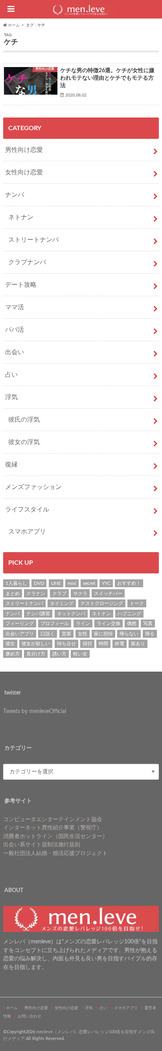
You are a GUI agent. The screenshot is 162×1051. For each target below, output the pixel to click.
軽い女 (80, 654)
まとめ (13, 593)
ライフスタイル (27, 509)
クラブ (59, 593)
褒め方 (13, 654)
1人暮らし (16, 583)
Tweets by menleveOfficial (34, 711)
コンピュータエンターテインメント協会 (52, 819)
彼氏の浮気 (24, 419)
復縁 (11, 464)
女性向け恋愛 (24, 172)
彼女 (10, 643)
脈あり (138, 643)
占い (11, 374)
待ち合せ (66, 643)
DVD (39, 583)
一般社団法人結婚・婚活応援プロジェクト (55, 853)
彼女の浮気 (24, 442)
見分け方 (35, 654)
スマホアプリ (27, 531)
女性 (82, 633)
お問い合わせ (29, 1016)
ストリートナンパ (33, 240)
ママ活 (14, 307)
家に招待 (103, 633)
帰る (150, 633)
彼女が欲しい (36, 643)
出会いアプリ (20, 633)
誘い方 (59, 654)
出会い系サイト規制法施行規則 (41, 845)
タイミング (62, 603)
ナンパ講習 (38, 613)
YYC (106, 583)
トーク (137, 603)
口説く (47, 633)
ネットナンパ (71, 613)
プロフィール (54, 623)
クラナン (35, 593)
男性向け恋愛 (24, 150)
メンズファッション (33, 487)
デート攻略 (21, 285)
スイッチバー (108, 593)
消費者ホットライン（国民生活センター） (55, 836)
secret (89, 583)
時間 (103, 643)
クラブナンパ (27, 262)
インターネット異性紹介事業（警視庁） (52, 828)
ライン (83, 623)
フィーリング (20, 623)
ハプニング (129, 613)
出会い (14, 352)
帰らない (129, 633)
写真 (148, 623)
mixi (72, 583)
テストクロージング (102, 603)
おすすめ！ (129, 583)
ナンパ (14, 195)
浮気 (11, 397)
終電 (119, 643)
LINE (56, 583)
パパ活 (14, 330)
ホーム (12, 1008)
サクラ (80, 593)
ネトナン (20, 217)
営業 (66, 633)
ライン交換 (108, 623)
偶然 (131, 623)
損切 (87, 643)
